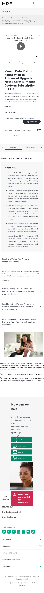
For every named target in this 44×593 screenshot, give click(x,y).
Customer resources (11, 559)
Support (6, 546)
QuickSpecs (8, 130)
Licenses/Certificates (22, 17)
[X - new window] (9, 532)
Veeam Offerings (26, 20)
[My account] (33, 3)
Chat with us (17, 136)
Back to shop (5, 17)
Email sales (7, 517)
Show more (8, 106)
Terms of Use (16, 583)
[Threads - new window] (18, 532)
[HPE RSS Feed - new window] (33, 532)
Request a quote (31, 121)
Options (13, 17)
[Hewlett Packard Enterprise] (7, 3)
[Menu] (40, 3)
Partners (6, 566)
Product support (22, 446)
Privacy (7, 583)
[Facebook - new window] (23, 532)
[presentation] (41, 148)
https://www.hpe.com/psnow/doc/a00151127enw (24, 380)
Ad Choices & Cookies (30, 583)
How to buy (21, 458)
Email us (20, 452)
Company (6, 539)
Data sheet (17, 130)
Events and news (9, 553)
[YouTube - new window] (28, 532)
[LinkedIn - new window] (4, 532)
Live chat (20, 440)
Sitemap (22, 585)
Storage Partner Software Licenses (11, 20)
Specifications (27, 130)
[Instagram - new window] (14, 532)
